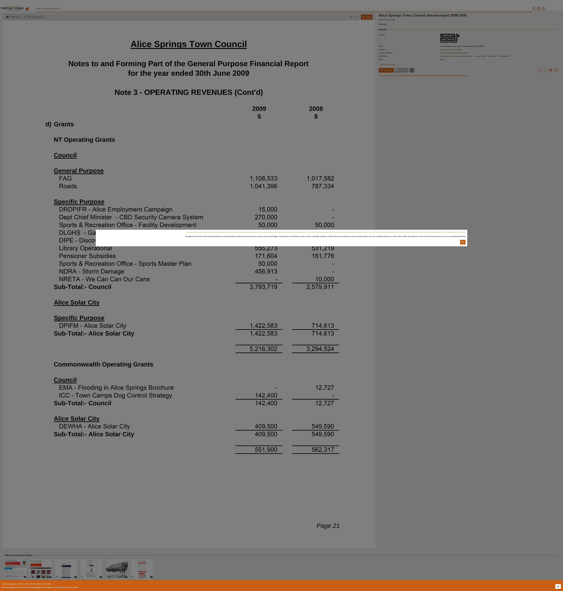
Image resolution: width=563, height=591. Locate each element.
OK (463, 242)
